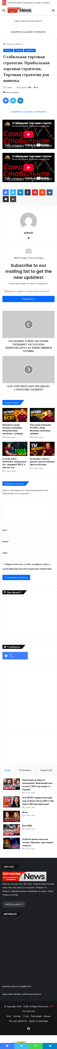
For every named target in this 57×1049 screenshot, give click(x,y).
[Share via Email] (6, 199)
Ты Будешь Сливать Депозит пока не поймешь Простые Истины (42, 461)
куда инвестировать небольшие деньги (21, 994)
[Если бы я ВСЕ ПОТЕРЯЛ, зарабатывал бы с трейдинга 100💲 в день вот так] (14, 449)
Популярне (25, 770)
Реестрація (36, 1016)
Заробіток (29, 50)
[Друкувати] (13, 199)
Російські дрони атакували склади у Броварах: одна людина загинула (37, 842)
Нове (7, 770)
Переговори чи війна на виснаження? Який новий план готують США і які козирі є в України (37, 784)
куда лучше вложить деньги (28, 21)
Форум (47, 1016)
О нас (26, 1016)
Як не (25, 812)
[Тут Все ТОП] (20, 10)
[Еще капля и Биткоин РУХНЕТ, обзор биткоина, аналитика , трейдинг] (42, 415)
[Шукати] (53, 11)
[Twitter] (13, 101)
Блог (9, 1016)
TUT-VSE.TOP (28, 1011)
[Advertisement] (25, 616)
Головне (9, 44)
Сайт (4, 553)
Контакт (17, 1016)
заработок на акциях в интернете (28, 31)
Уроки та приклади (38, 1021)
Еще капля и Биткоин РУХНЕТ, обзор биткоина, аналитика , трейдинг (40, 429)
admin (9, 87)
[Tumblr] (28, 192)
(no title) (27, 825)
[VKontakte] (50, 192)
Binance (19, 44)
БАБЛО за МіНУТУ (14, 904)
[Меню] (3, 11)
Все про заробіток (18, 1021)
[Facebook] (6, 101)
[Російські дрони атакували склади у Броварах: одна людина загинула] (11, 843)
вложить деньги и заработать (16, 986)
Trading (18, 50)
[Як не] (11, 816)
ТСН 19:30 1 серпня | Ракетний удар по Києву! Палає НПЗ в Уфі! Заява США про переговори (38, 801)
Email (5, 541)
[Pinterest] (35, 192)
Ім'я (5, 530)
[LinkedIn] (20, 101)
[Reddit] (42, 192)
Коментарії (46, 770)
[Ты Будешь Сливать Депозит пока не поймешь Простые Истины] (42, 449)
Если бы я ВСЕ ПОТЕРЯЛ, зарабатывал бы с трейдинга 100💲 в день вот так (14, 463)
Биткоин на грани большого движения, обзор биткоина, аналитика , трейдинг (12, 429)
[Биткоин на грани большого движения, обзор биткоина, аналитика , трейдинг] (14, 415)
